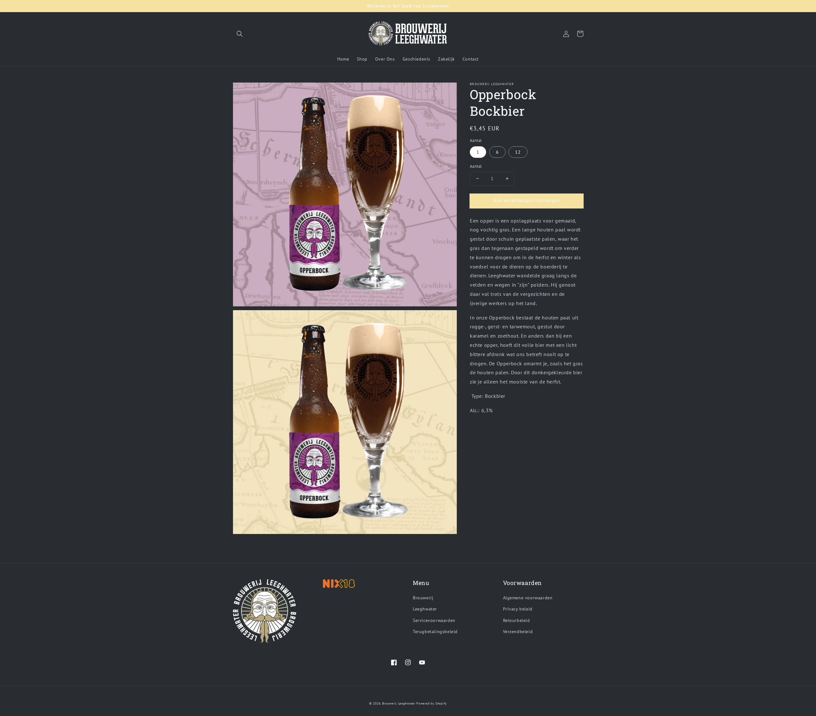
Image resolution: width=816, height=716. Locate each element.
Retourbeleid (516, 620)
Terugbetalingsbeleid (435, 631)
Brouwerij (423, 598)
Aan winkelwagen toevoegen (526, 200)
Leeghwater (425, 609)
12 (518, 152)
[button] (240, 34)
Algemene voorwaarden (528, 598)
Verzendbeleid (518, 631)
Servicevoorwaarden (434, 620)
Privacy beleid (518, 609)
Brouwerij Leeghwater (398, 703)
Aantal (476, 166)
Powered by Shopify (431, 703)
